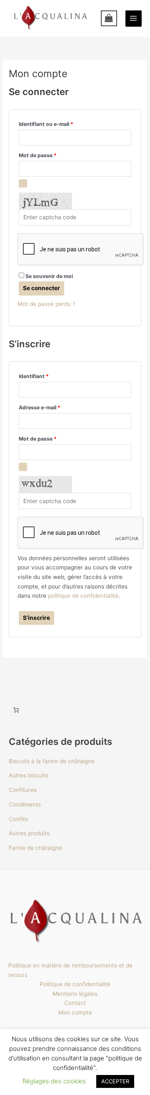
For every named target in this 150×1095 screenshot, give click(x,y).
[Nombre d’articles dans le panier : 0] (16, 710)
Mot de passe (51, 154)
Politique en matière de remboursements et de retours (70, 970)
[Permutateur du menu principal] (133, 18)
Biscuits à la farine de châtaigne (52, 761)
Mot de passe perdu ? (46, 304)
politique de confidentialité (83, 595)
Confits (18, 819)
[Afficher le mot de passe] (23, 183)
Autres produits (29, 833)
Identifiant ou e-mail (60, 123)
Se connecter (41, 288)
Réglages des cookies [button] (54, 1081)
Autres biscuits (28, 775)
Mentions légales (75, 993)
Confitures (23, 790)
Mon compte (75, 1012)
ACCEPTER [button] (115, 1081)
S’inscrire (36, 617)
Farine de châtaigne (35, 847)
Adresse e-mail (53, 407)
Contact (75, 1003)
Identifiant (47, 375)
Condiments (25, 804)
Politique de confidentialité (75, 984)
